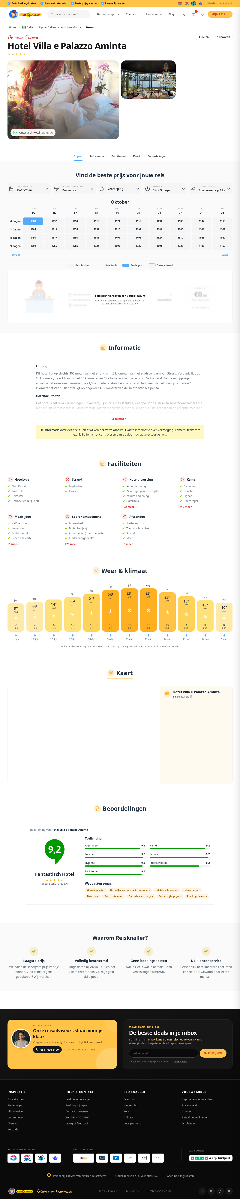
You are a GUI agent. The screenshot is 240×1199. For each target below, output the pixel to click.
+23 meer (71, 544)
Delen (205, 37)
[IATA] (200, 3)
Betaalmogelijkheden (195, 1117)
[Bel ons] (184, 14)
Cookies (186, 1111)
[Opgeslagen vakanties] (202, 14)
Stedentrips (15, 1105)
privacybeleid (180, 1061)
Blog (171, 14)
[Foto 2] (148, 79)
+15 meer (186, 507)
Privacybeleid (190, 1105)
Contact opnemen (77, 1111)
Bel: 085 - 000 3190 (77, 1117)
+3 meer (127, 544)
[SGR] (186, 3)
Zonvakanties (16, 1099)
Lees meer (120, 419)
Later (227, 254)
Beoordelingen (157, 156)
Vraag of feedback (77, 1123)
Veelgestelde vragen (78, 1099)
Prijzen (78, 156)
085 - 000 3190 (49, 1049)
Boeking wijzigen (76, 1105)
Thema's (131, 14)
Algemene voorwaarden (197, 1099)
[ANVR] (180, 3)
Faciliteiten (118, 156)
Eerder (14, 254)
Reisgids (13, 1129)
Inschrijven (213, 1053)
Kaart (136, 156)
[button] (92, 189)
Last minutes (154, 14)
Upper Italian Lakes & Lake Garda (60, 27)
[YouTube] (229, 1191)
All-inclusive (15, 1111)
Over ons (129, 1099)
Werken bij (130, 1105)
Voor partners (132, 1123)
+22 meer (128, 507)
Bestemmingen (106, 14)
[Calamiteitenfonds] (193, 3)
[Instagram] (211, 1191)
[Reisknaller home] (25, 14)
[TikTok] (220, 1191)
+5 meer (13, 544)
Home (12, 27)
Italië (30, 27)
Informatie (97, 156)
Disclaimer (188, 1123)
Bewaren (224, 37)
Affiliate (128, 1117)
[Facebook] (202, 1191)
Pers (126, 1111)
